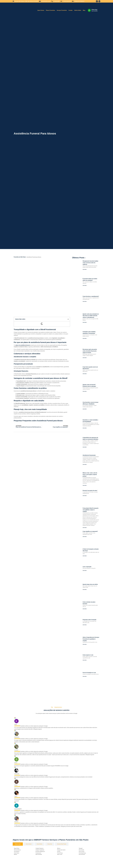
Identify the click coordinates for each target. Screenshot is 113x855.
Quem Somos (40, 10)
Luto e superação (87, 566)
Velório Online (77, 10)
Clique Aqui (94, 9)
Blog (84, 10)
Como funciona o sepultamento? (91, 296)
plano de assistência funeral (23, 345)
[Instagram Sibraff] (99, 1)
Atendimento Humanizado (89, 455)
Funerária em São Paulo (20, 257)
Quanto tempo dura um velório (90, 584)
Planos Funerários (50, 10)
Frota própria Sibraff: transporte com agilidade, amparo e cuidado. (90, 510)
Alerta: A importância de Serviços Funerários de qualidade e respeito (91, 639)
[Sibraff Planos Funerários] (20, 10)
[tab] (18, 844)
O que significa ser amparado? (90, 531)
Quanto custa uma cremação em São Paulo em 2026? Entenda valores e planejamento (91, 315)
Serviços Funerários (62, 10)
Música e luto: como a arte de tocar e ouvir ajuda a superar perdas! (90, 474)
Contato (71, 10)
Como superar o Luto (88, 655)
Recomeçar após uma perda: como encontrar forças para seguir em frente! (90, 351)
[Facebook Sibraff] (97, 1)
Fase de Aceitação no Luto (89, 672)
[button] (68, 319)
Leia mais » (85, 269)
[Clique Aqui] (89, 10)
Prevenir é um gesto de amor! (90, 490)
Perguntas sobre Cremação (89, 619)
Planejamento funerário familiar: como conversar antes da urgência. (90, 263)
